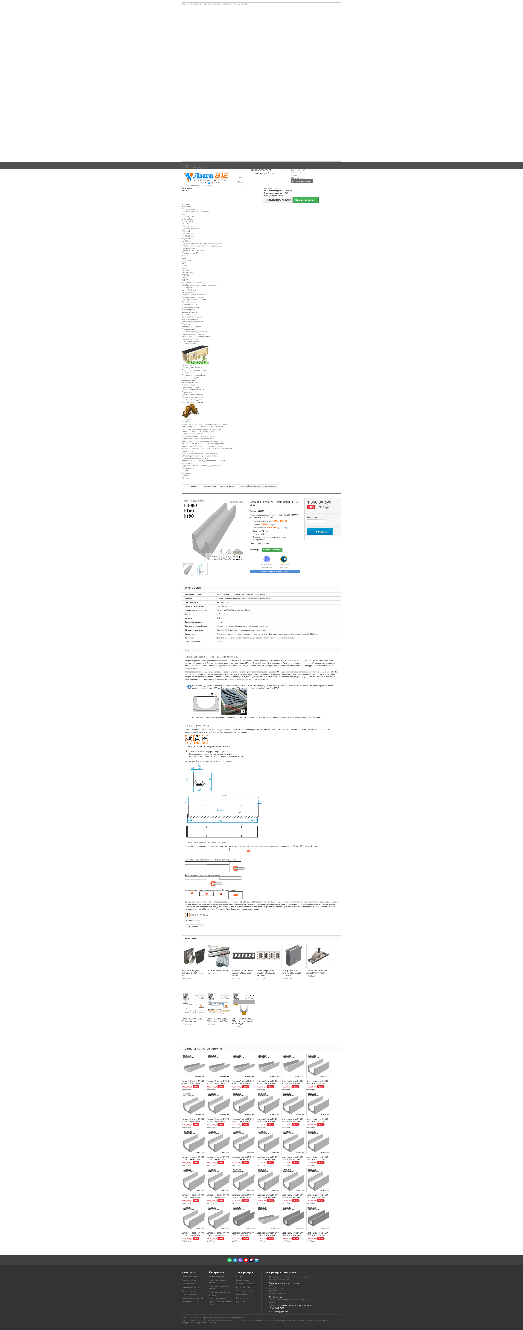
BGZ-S (184, 268)
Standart (185, 256)
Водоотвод (186, 207)
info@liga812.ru (281, 1312)
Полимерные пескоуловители (194, 300)
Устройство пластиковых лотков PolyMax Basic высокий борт (207, 449)
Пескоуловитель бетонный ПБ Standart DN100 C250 (292, 972)
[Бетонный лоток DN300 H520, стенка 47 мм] (194, 1218)
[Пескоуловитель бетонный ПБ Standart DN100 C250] (294, 956)
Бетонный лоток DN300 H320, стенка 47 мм (218, 1158)
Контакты (185, 478)
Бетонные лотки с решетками (194, 251)
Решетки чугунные (189, 309)
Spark (184, 214)
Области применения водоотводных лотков (200, 456)
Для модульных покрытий (192, 402)
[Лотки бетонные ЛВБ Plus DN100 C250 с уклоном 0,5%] (219, 1004)
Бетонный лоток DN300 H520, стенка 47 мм (193, 1234)
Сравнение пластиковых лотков (195, 458)
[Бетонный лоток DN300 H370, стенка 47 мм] (318, 1142)
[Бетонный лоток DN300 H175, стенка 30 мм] (269, 1066)
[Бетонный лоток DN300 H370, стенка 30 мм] (269, 1104)
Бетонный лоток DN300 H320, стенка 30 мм (218, 1120)
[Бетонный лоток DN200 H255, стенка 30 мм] (244, 1218)
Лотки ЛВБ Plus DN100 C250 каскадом (192, 1020)
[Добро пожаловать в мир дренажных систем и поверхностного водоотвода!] (261, 82)
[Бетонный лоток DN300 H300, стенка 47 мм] (318, 1104)
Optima (185, 278)
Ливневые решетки (189, 302)
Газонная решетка (189, 344)
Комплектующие (188, 314)
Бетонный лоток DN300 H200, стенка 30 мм (292, 1082)
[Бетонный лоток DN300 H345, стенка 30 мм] (244, 1104)
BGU (184, 263)
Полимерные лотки (189, 287)
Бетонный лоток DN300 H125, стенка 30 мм (218, 1082)
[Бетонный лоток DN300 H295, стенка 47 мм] (294, 1104)
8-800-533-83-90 (261, 170)
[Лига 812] (207, 177)
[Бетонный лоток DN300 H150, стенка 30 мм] (244, 1066)
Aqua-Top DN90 (188, 216)
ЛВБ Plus (186, 275)
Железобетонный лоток (191, 283)
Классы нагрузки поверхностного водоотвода (200, 453)
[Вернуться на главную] (184, 486)
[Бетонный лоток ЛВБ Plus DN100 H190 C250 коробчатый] (188, 569)
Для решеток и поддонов (192, 400)
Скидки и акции (188, 468)
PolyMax (185, 241)
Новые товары (242, 1280)
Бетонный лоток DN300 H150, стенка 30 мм (243, 1082)
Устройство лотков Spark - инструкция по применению (204, 444)
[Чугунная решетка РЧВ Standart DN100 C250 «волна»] (244, 956)
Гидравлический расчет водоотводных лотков (201, 466)
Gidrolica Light (187, 219)
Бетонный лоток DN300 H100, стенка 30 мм (193, 1082)
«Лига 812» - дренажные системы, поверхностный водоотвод (217, 1318)
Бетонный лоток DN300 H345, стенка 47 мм (268, 1158)
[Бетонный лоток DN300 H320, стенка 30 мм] (219, 1104)
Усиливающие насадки (191, 327)
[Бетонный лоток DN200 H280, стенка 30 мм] (294, 1218)
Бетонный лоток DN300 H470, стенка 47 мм (292, 1196)
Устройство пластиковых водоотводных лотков (201, 429)
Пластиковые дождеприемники (194, 332)
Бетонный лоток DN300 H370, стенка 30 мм (268, 1120)
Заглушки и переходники (192, 317)
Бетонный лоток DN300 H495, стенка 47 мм (317, 1196)
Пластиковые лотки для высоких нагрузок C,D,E (202, 246)
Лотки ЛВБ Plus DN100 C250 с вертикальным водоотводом (242, 1021)
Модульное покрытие (190, 382)
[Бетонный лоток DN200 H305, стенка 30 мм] (318, 1218)
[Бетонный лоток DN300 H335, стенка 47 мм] (244, 1142)
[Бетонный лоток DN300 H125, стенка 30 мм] (219, 1066)
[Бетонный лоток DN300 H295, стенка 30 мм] (194, 1104)
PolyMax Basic (188, 236)
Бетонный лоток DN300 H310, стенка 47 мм (193, 1158)
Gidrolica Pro (187, 231)
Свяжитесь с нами (244, 1291)
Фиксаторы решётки (190, 319)
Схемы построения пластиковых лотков (198, 431)
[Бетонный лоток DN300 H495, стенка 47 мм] (318, 1180)
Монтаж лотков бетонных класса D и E (198, 439)
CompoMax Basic (189, 290)
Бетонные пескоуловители (193, 297)
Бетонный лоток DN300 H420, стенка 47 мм (243, 1196)
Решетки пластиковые (191, 307)
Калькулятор (187, 463)
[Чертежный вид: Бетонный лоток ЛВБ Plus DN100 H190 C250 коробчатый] (201, 569)
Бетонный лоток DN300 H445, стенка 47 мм (268, 1196)
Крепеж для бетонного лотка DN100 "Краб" (316, 971)
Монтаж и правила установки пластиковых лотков (202, 426)
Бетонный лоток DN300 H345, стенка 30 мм (243, 1120)
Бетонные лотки (188, 248)
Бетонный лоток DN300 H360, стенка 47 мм (292, 1158)
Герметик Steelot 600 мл (218, 970)
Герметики (186, 324)
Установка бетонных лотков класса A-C (198, 436)
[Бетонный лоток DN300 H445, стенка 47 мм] (269, 1180)
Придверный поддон (190, 378)
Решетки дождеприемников (193, 334)
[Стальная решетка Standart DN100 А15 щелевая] (269, 956)
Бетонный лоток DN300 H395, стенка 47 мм (218, 1196)
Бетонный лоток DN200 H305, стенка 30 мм (317, 1234)
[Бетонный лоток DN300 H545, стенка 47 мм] (219, 1218)
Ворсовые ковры (188, 380)
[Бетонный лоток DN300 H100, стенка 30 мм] (194, 1066)
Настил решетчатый (190, 339)
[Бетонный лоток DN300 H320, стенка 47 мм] (219, 1142)
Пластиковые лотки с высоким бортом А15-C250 (202, 243)
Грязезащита (187, 365)
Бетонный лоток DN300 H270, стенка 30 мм (317, 1082)
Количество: (312, 517)
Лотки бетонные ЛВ (194, 926)
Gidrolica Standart (189, 226)
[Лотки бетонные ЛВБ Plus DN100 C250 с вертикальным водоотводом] (244, 1004)
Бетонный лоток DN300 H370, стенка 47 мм (317, 1158)
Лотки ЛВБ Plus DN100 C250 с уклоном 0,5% (217, 1020)
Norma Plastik (187, 221)
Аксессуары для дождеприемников (196, 336)
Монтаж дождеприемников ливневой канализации (202, 441)
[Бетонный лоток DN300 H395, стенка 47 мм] (219, 1180)
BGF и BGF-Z (187, 261)
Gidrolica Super (188, 234)
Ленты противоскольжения (193, 390)
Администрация (188, 165)
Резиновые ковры (189, 392)
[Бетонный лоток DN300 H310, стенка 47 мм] (194, 1142)
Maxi (184, 258)
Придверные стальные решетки (195, 370)
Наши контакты (243, 1287)
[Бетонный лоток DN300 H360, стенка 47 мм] (294, 1142)
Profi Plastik (186, 224)
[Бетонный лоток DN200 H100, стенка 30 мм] (269, 1218)
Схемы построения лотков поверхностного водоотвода (204, 424)
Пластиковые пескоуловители (194, 295)
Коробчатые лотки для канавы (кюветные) (199, 285)
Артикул (253, 511)
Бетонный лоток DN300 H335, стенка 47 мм (243, 1158)
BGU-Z (184, 265)
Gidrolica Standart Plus (191, 229)
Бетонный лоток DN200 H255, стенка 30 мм (243, 1234)
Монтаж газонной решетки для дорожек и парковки (203, 446)
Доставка (185, 471)
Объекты (185, 475)
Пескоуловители (188, 292)
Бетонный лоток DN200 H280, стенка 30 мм (292, 1234)
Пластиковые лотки (190, 209)
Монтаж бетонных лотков (192, 434)
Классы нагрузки (216, 1277)
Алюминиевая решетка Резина (194, 375)
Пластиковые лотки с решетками (195, 212)
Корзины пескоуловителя (192, 322)
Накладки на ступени (190, 387)
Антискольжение (189, 385)
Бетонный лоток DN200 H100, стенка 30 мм (268, 1234)
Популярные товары (245, 1284)
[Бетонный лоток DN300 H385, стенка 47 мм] (194, 1180)
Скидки (239, 1277)
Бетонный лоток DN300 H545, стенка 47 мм (218, 1234)
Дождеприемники (189, 329)
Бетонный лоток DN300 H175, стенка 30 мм (268, 1082)
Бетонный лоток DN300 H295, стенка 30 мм (193, 1120)
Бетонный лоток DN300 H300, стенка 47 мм (317, 1120)
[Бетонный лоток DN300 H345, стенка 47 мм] (269, 1142)
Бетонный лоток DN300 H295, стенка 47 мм (292, 1120)
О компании (186, 473)
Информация (187, 419)
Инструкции (186, 422)
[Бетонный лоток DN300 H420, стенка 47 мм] (244, 1180)
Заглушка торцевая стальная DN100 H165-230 (192, 972)
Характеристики (188, 451)
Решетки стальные (189, 305)
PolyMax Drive (187, 238)
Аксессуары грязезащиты (192, 397)
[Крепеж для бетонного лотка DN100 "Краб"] (318, 956)
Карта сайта (241, 1301)
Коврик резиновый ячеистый (193, 395)
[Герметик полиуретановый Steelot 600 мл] (219, 956)
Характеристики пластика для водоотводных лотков (203, 461)
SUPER (185, 280)
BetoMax (185, 270)
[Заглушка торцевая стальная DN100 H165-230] (194, 956)
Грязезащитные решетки (192, 368)
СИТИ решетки (188, 373)
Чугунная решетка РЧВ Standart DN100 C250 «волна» (242, 972)
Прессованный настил (191, 341)
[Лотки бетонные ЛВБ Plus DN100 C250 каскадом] (194, 1004)
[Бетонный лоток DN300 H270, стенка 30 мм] (318, 1066)
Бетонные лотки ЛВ (190, 253)
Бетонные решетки (189, 312)
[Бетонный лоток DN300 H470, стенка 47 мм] (294, 1180)
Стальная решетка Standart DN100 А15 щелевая (266, 972)
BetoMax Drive (188, 273)
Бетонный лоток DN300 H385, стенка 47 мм (193, 1196)
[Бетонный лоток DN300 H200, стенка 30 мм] (294, 1066)
